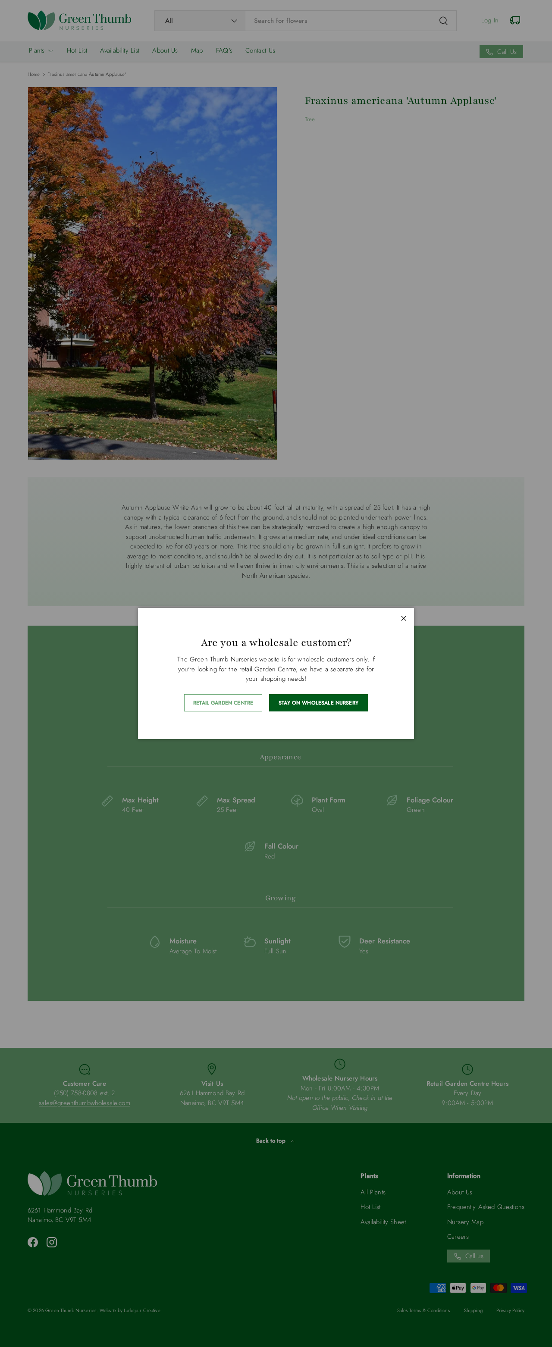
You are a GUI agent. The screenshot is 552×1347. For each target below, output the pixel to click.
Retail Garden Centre (223, 703)
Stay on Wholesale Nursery (318, 703)
